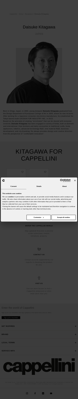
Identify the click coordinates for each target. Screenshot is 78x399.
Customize (37, 217)
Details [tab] (39, 186)
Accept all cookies (63, 217)
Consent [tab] (13, 186)
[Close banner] (75, 180)
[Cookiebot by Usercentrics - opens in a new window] (61, 180)
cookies (11, 197)
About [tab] (64, 186)
